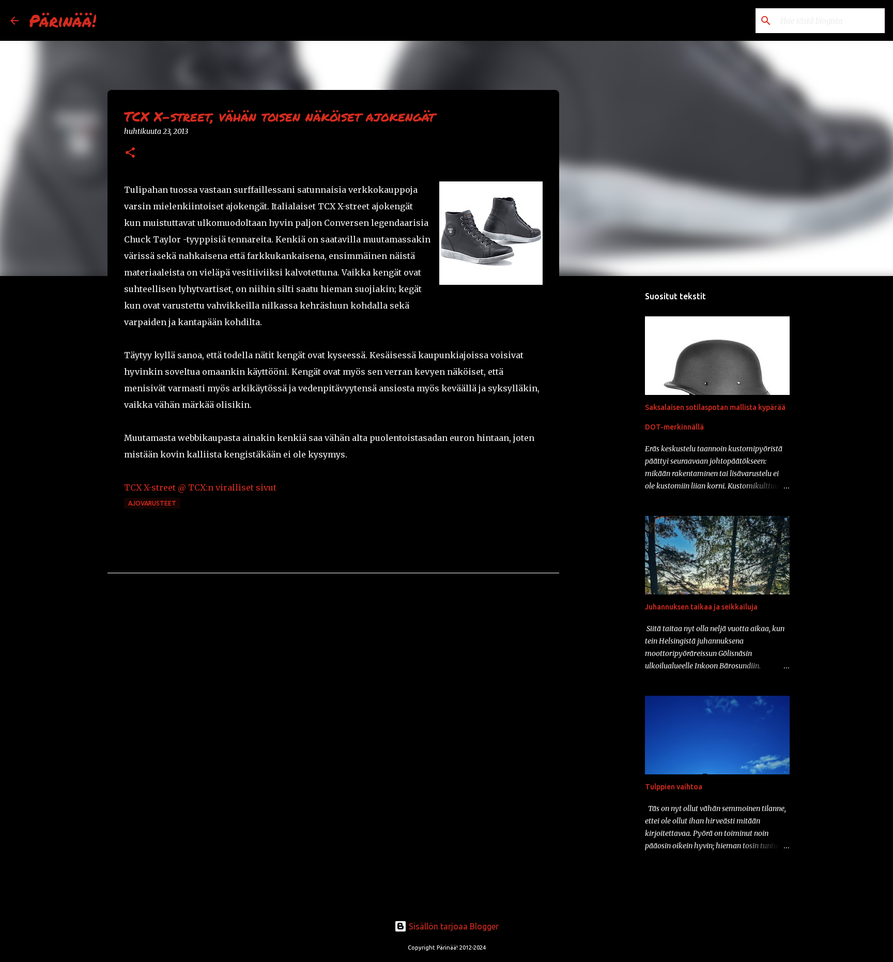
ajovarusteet (152, 503)
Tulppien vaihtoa (673, 787)
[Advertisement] (612, 447)
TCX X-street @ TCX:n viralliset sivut (200, 487)
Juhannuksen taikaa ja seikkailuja (701, 607)
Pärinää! (62, 20)
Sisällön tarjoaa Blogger (453, 926)
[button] (130, 153)
